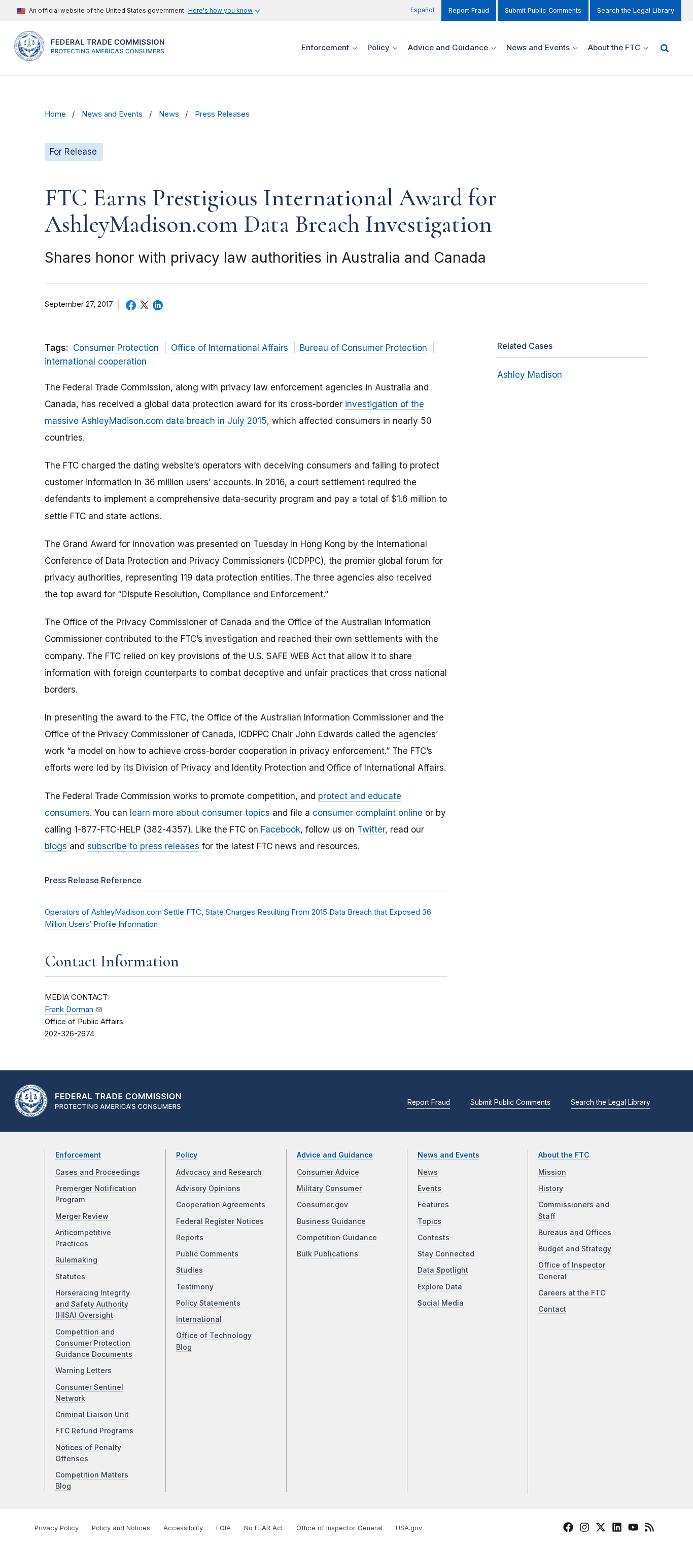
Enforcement (78, 1155)
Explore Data (440, 1287)
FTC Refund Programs (94, 1431)
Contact (552, 1309)
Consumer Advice (328, 1172)
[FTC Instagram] (584, 1528)
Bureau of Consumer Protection (363, 348)
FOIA (223, 1528)
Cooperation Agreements (220, 1205)
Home (55, 114)
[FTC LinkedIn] (617, 1528)
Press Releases (222, 114)
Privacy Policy (56, 1528)
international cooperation (96, 361)
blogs (56, 846)
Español (422, 10)
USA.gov (409, 1528)
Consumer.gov (322, 1205)
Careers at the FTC (571, 1293)
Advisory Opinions (208, 1188)
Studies (189, 1270)
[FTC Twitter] (601, 1527)
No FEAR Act (263, 1528)
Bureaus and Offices (574, 1233)
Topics (429, 1221)
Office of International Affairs (229, 348)
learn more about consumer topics (200, 813)
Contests (433, 1238)
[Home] (92, 55)
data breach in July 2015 (215, 421)
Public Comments (207, 1254)
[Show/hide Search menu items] (665, 48)
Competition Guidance (337, 1238)
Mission (552, 1172)
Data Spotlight (443, 1270)
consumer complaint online (368, 813)
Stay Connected (446, 1254)
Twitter (371, 829)
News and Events (112, 114)
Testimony (195, 1287)
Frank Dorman (69, 1009)
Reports (189, 1238)
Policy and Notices (121, 1528)
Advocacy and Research (219, 1172)
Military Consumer (329, 1188)
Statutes (70, 1277)
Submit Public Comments (543, 10)
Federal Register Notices (220, 1221)
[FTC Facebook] (568, 1528)
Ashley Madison (529, 375)
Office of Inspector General (339, 1528)
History (550, 1188)
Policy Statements (208, 1303)
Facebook (280, 829)
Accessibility (183, 1528)
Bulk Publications (327, 1254)
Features (433, 1205)
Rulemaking (76, 1260)
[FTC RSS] (649, 1528)
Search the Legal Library (635, 10)
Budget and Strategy (574, 1249)
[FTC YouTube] (633, 1528)
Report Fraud (468, 10)
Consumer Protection (116, 348)
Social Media (441, 1303)
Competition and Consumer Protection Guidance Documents (93, 1343)
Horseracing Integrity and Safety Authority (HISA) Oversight (92, 1304)
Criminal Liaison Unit (92, 1415)
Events (429, 1188)
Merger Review (82, 1216)
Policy (186, 1155)
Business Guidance (331, 1221)
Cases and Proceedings (97, 1172)
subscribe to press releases (143, 846)
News (169, 114)
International (199, 1319)
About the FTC (564, 1155)
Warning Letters (83, 1370)
